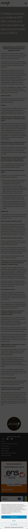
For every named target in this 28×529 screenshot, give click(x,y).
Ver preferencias (14, 524)
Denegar (14, 520)
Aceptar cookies (14, 517)
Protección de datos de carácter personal (17, 527)
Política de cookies (7, 527)
